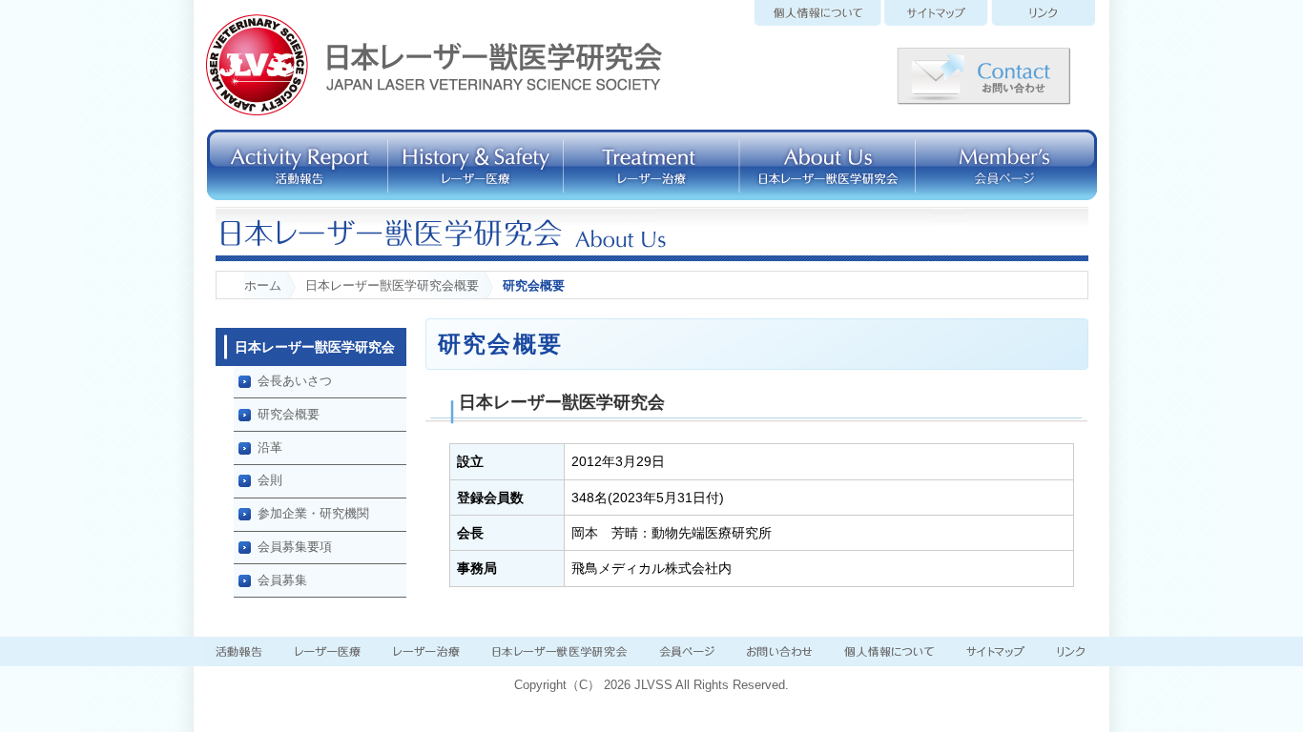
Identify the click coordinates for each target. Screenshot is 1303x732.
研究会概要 (289, 414)
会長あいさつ (295, 381)
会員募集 (282, 580)
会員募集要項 (295, 546)
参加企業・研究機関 (313, 513)
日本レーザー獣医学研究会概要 (392, 285)
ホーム (262, 285)
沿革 (270, 447)
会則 (270, 480)
